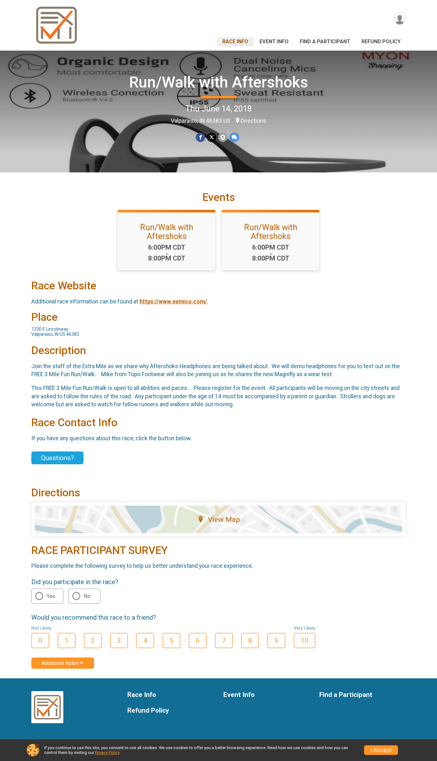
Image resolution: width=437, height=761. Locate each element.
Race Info (235, 41)
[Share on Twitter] (211, 137)
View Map (224, 519)
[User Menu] (400, 19)
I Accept (381, 750)
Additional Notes (60, 663)
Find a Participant (325, 41)
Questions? (57, 458)
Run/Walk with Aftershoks (218, 82)
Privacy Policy (107, 752)
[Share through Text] (234, 137)
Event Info (274, 41)
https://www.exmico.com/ (173, 301)
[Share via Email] (222, 137)
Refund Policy (381, 41)
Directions (253, 121)
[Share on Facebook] (200, 137)
